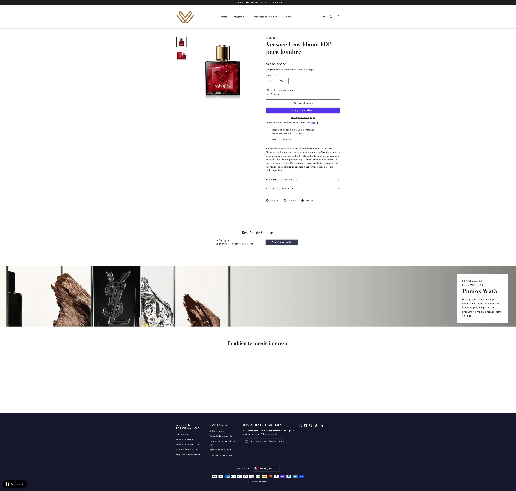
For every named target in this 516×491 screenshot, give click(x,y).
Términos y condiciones (221, 454)
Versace (270, 38)
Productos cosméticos (265, 16)
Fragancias (240, 16)
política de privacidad (220, 449)
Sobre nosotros (217, 431)
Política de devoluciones (188, 444)
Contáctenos (182, 434)
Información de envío (282, 179)
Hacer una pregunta (280, 188)
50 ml (271, 80)
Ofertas (289, 16)
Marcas (225, 16)
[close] (49, 474)
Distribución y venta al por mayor (222, 443)
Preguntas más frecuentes (188, 454)
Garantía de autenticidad (221, 436)
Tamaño (271, 76)
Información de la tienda (282, 139)
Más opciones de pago (303, 117)
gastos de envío (276, 69)
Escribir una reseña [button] (281, 242)
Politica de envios (184, 439)
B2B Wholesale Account (187, 449)
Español (241, 468)
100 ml (282, 80)
